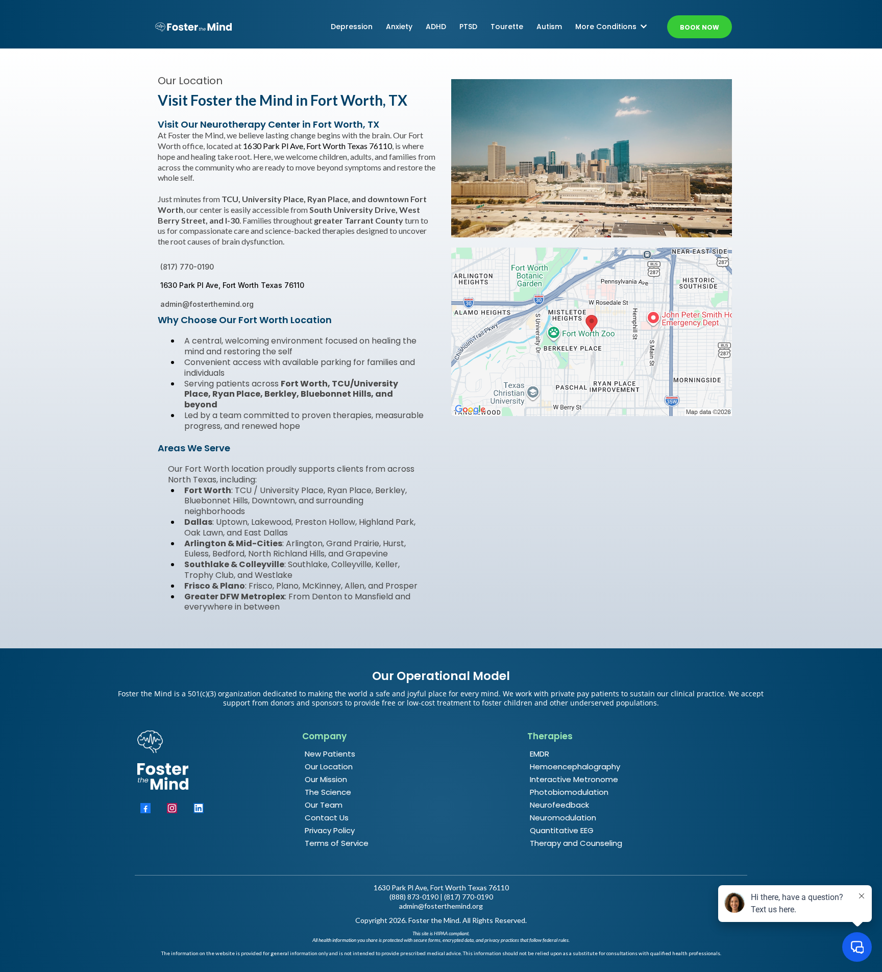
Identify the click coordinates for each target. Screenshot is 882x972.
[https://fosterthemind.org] (193, 27)
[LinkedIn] (198, 808)
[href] (591, 332)
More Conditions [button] (607, 26)
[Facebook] (145, 808)
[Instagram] (172, 808)
